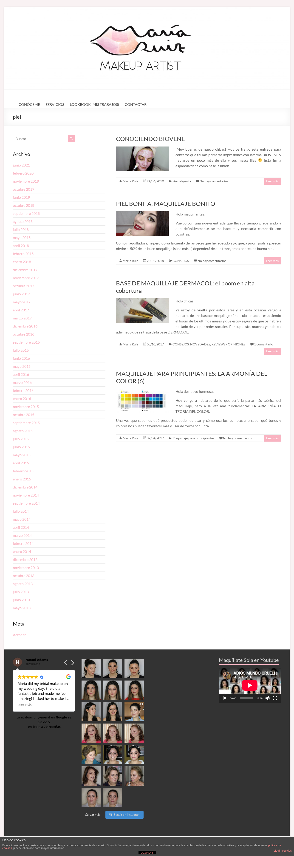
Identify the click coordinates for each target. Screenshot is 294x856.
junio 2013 (21, 599)
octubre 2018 (23, 205)
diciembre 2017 (25, 269)
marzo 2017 (22, 318)
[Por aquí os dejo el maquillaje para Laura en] (112, 797)
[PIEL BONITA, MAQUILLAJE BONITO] (142, 213)
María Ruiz (130, 181)
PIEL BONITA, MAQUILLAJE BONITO (165, 203)
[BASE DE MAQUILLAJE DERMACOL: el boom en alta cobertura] (142, 300)
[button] (72, 664)
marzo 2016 (22, 382)
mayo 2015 (22, 455)
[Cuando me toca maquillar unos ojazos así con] (91, 690)
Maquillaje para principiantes (193, 438)
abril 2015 (21, 463)
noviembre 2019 (26, 181)
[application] (250, 685)
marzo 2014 (22, 535)
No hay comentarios (214, 181)
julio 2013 (21, 591)
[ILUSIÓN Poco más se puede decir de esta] (112, 754)
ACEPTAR (147, 852)
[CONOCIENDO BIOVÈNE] (142, 148)
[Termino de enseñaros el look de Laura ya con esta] (91, 797)
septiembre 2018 (26, 213)
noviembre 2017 (26, 278)
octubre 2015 (23, 414)
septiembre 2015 (26, 422)
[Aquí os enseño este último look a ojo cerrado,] (112, 690)
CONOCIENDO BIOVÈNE (150, 138)
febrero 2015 (23, 471)
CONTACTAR (136, 104)
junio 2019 (21, 197)
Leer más (272, 181)
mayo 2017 (22, 302)
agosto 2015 (23, 430)
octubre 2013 (23, 575)
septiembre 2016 (26, 342)
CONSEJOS (180, 261)
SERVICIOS (55, 104)
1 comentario (263, 344)
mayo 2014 (22, 519)
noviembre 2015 (26, 406)
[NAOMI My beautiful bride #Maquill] (112, 733)
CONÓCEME (29, 104)
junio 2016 (21, 358)
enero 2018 (22, 261)
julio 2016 (21, 350)
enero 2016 (22, 398)
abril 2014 (21, 527)
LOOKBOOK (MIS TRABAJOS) (94, 104)
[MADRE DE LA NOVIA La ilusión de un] (112, 775)
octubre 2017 (23, 286)
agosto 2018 (23, 221)
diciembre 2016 (25, 326)
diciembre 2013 (25, 559)
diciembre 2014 (25, 487)
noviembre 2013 (26, 567)
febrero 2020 (23, 173)
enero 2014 (22, 551)
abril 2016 (21, 374)
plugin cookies (283, 850)
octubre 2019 (23, 189)
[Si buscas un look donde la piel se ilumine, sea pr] (91, 711)
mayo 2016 (22, 366)
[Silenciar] (267, 698)
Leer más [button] (25, 705)
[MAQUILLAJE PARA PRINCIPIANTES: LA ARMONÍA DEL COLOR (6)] (142, 391)
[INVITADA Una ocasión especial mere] (91, 775)
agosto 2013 (23, 583)
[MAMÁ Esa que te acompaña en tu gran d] (91, 754)
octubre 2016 (23, 334)
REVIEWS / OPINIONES (228, 344)
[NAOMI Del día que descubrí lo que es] (134, 733)
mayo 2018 (22, 237)
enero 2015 (22, 479)
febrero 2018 (23, 253)
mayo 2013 (22, 608)
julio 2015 (21, 439)
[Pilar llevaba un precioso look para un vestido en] (134, 668)
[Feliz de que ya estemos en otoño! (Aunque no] (134, 711)
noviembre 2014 (26, 495)
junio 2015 (21, 447)
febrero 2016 (23, 390)
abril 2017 (21, 310)
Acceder (19, 634)
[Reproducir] (225, 698)
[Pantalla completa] (275, 698)
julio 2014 (21, 511)
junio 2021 (21, 165)
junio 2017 (21, 294)
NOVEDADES (200, 344)
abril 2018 (21, 245)
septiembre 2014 (26, 503)
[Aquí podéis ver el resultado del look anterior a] (112, 668)
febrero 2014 (23, 543)
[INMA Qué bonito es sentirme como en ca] (134, 754)
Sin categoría (181, 181)
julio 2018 (21, 229)
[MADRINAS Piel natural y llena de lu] (134, 775)
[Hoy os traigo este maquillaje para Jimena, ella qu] (112, 711)
